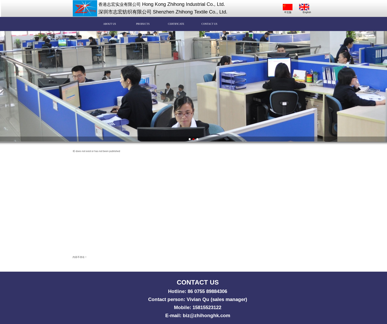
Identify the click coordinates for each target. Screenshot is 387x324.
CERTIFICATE (176, 23)
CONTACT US (209, 23)
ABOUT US (109, 23)
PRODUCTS (143, 23)
